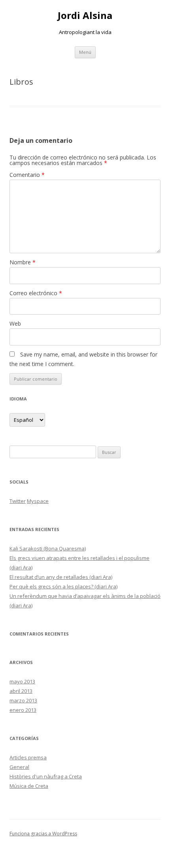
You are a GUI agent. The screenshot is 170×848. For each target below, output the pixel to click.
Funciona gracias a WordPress (43, 833)
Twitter (17, 501)
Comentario (27, 174)
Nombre (22, 262)
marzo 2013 (23, 700)
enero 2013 (22, 709)
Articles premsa (28, 757)
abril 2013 (20, 690)
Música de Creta (28, 785)
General (19, 766)
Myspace (38, 501)
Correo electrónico (35, 293)
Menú (85, 52)
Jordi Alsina (85, 15)
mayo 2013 (22, 681)
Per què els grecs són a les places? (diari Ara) (63, 586)
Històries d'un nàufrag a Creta (45, 776)
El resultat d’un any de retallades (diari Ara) (60, 577)
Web (15, 323)
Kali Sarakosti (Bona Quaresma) (47, 548)
